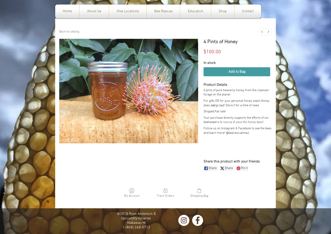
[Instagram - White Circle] (183, 220)
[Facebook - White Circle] (197, 220)
